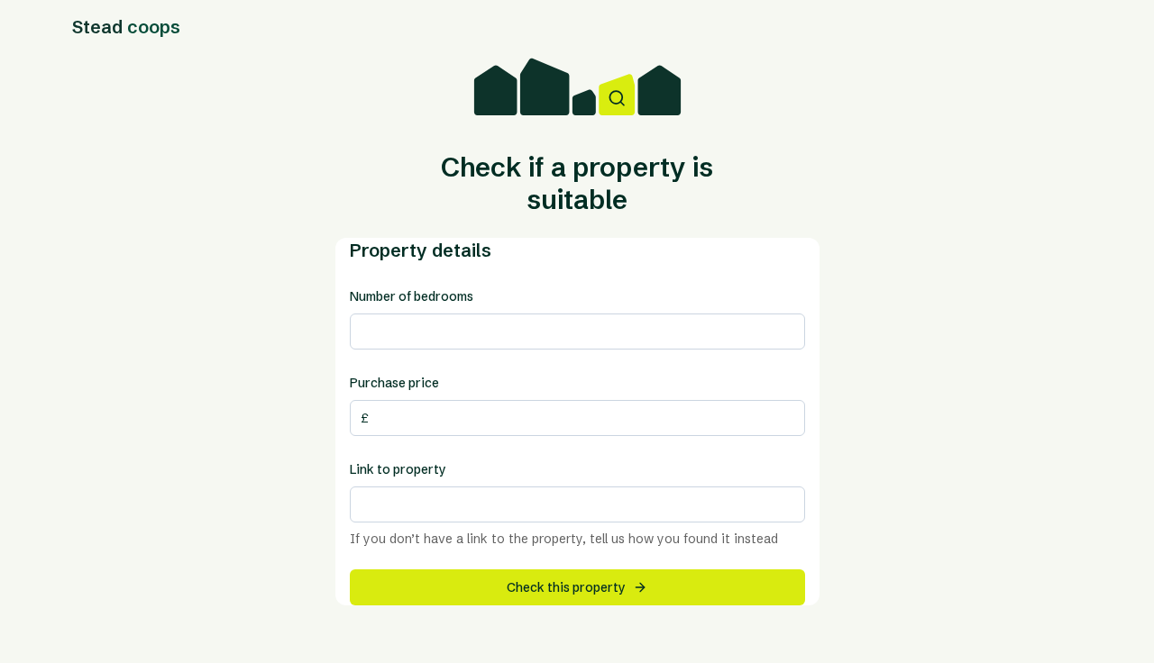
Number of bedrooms (411, 296)
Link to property (398, 469)
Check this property (566, 587)
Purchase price (394, 383)
